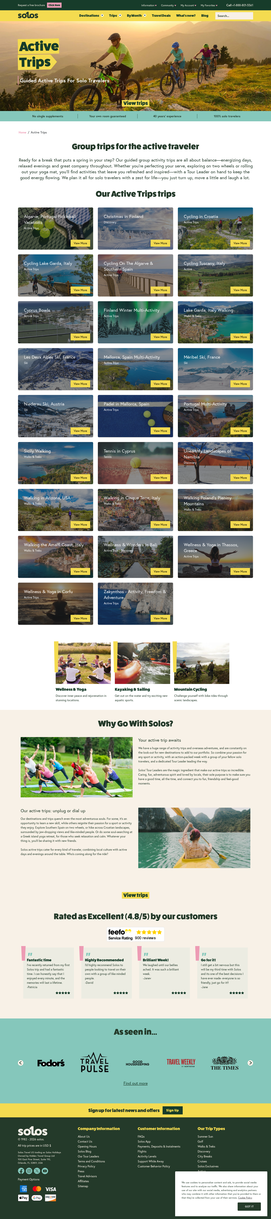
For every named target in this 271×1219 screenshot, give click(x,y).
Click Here (54, 5)
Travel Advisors (87, 1176)
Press (81, 1171)
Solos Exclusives (208, 1166)
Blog (204, 15)
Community (167, 5)
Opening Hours (87, 1146)
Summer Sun (205, 1136)
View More (80, 243)
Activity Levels (147, 1156)
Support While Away (151, 1161)
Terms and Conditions (91, 1161)
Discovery (204, 1151)
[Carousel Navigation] (135, 1063)
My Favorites (208, 5)
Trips (113, 15)
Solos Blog (84, 1151)
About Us (84, 1136)
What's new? (186, 15)
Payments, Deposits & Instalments (159, 1146)
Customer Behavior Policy (154, 1166)
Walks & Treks (206, 1146)
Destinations (89, 15)
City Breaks (205, 1156)
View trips (135, 103)
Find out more (136, 1083)
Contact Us (85, 1141)
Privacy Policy (86, 1166)
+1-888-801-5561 (239, 5)
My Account (187, 5)
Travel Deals (161, 15)
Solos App (144, 1141)
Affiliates (83, 1181)
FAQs (141, 1136)
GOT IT (249, 1206)
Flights (142, 1151)
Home (22, 132)
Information (147, 5)
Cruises (202, 1161)
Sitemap (83, 1186)
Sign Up (172, 1110)
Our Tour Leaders (88, 1156)
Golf (200, 1141)
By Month (134, 15)
